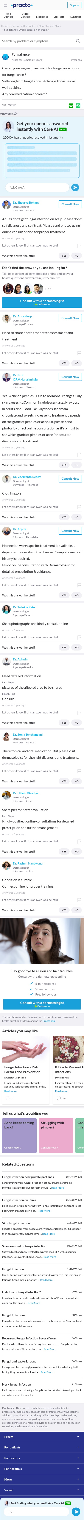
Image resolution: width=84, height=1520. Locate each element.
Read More (57, 1187)
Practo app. (49, 1020)
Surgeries (75, 16)
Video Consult (25, 15)
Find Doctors (8, 15)
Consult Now (70, 204)
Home (4, 26)
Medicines (42, 16)
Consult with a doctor (23, 26)
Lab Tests (59, 16)
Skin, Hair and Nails (50, 26)
